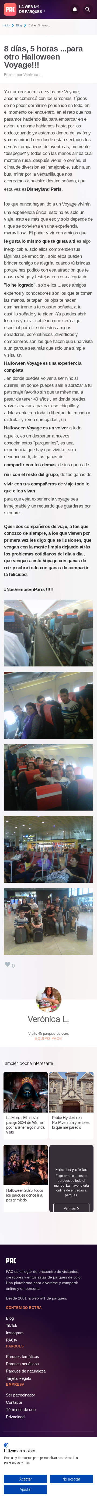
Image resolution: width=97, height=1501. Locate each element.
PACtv (11, 1340)
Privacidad (15, 1417)
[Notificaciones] (75, 9)
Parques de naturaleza (26, 1371)
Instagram (15, 1332)
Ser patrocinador (20, 1395)
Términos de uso (21, 1409)
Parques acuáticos (22, 1363)
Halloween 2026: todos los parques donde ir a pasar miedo (24, 1195)
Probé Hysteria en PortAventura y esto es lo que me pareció (70, 1122)
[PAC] (10, 9)
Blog (19, 25)
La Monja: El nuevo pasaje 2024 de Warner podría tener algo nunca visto (25, 1124)
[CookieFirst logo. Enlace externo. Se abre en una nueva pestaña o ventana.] (6, 1445)
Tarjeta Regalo (18, 1378)
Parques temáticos (22, 1356)
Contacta (14, 1402)
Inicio (6, 25)
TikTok (11, 1325)
